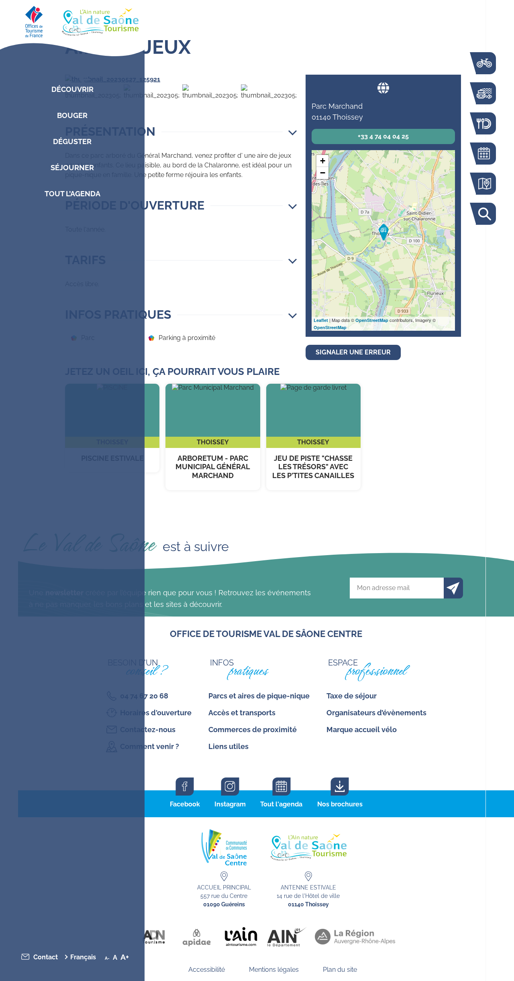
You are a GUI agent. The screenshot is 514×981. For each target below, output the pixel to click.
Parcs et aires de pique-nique (259, 696)
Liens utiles (228, 746)
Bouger (72, 115)
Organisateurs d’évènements (376, 712)
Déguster (72, 141)
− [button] (322, 173)
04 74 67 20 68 (144, 696)
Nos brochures (340, 804)
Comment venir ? (149, 746)
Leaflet (321, 320)
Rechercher (484, 214)
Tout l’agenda (72, 193)
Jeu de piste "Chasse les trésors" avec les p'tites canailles (313, 437)
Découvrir (72, 89)
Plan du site (340, 969)
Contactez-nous (147, 729)
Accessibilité (206, 969)
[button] (181, 131)
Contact (45, 957)
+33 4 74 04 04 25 (383, 136)
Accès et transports (241, 712)
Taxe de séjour (351, 696)
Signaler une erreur (353, 352)
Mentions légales (274, 969)
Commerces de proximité (252, 729)
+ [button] (322, 161)
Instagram (230, 804)
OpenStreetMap (371, 320)
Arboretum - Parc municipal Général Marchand (212, 437)
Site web (383, 88)
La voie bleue (484, 63)
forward (283, 79)
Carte (484, 184)
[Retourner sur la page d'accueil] (72, 20)
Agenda (484, 153)
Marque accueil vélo (361, 729)
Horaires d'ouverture (156, 712)
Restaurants (484, 123)
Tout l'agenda (281, 804)
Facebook (185, 804)
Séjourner (72, 167)
